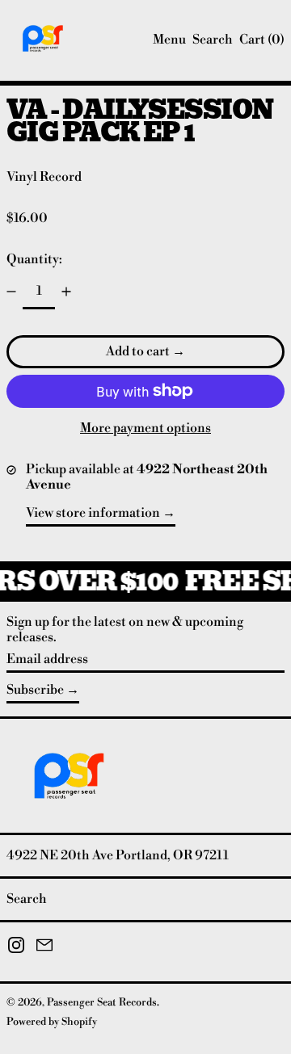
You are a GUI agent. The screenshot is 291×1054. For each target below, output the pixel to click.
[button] (212, 40)
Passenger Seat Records (102, 1002)
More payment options (145, 428)
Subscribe (35, 690)
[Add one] (66, 291)
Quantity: (34, 259)
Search (26, 899)
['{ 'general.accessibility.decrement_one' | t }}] (11, 291)
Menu (169, 39)
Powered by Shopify (51, 1021)
